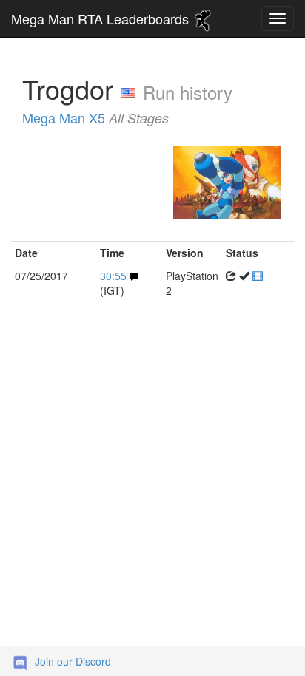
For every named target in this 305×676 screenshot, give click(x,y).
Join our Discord (73, 661)
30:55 (113, 275)
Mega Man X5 (95, 117)
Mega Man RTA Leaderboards (101, 18)
